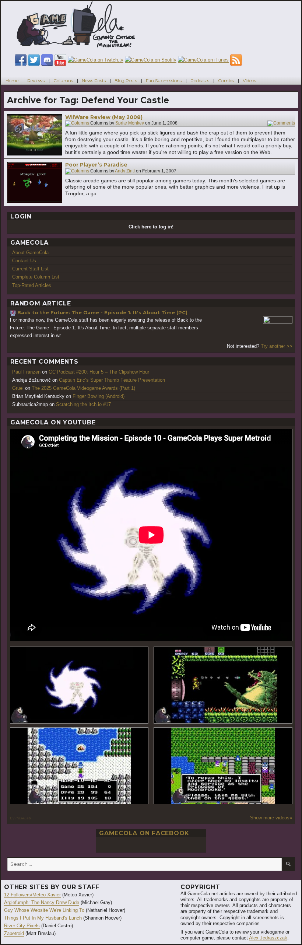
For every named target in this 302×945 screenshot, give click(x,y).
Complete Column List (35, 277)
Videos (249, 80)
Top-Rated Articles (31, 285)
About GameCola (30, 252)
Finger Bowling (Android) (98, 396)
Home (12, 80)
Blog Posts (126, 80)
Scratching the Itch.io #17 (83, 404)
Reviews (36, 80)
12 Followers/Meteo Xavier (32, 894)
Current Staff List (30, 269)
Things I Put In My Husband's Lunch (43, 918)
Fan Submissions (164, 80)
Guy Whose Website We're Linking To (44, 910)
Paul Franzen (26, 372)
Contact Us (24, 260)
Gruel (18, 388)
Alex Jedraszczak (268, 938)
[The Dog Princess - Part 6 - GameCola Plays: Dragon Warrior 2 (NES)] (223, 765)
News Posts (94, 80)
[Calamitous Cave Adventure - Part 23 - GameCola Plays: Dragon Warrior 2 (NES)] (79, 765)
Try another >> (276, 346)
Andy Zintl (125, 171)
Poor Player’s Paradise (96, 164)
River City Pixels (22, 925)
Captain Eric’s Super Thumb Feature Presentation (112, 380)
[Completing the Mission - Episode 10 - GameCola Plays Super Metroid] (79, 685)
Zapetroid (14, 933)
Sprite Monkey (129, 123)
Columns (63, 80)
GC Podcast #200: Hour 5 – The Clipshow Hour (99, 372)
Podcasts (199, 80)
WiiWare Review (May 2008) (104, 117)
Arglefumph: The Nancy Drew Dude (41, 902)
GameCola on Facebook (144, 833)
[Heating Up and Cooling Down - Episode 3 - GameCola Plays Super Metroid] (223, 685)
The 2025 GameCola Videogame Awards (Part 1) (83, 388)
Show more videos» (271, 817)
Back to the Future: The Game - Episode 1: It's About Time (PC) (102, 312)
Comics (226, 80)
